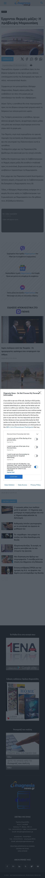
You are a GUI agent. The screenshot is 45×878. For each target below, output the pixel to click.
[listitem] (22, 434)
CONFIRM (13, 477)
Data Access (22, 485)
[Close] (40, 393)
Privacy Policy (36, 485)
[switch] (36, 439)
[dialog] (22, 439)
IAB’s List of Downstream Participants (19, 427)
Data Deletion (9, 485)
